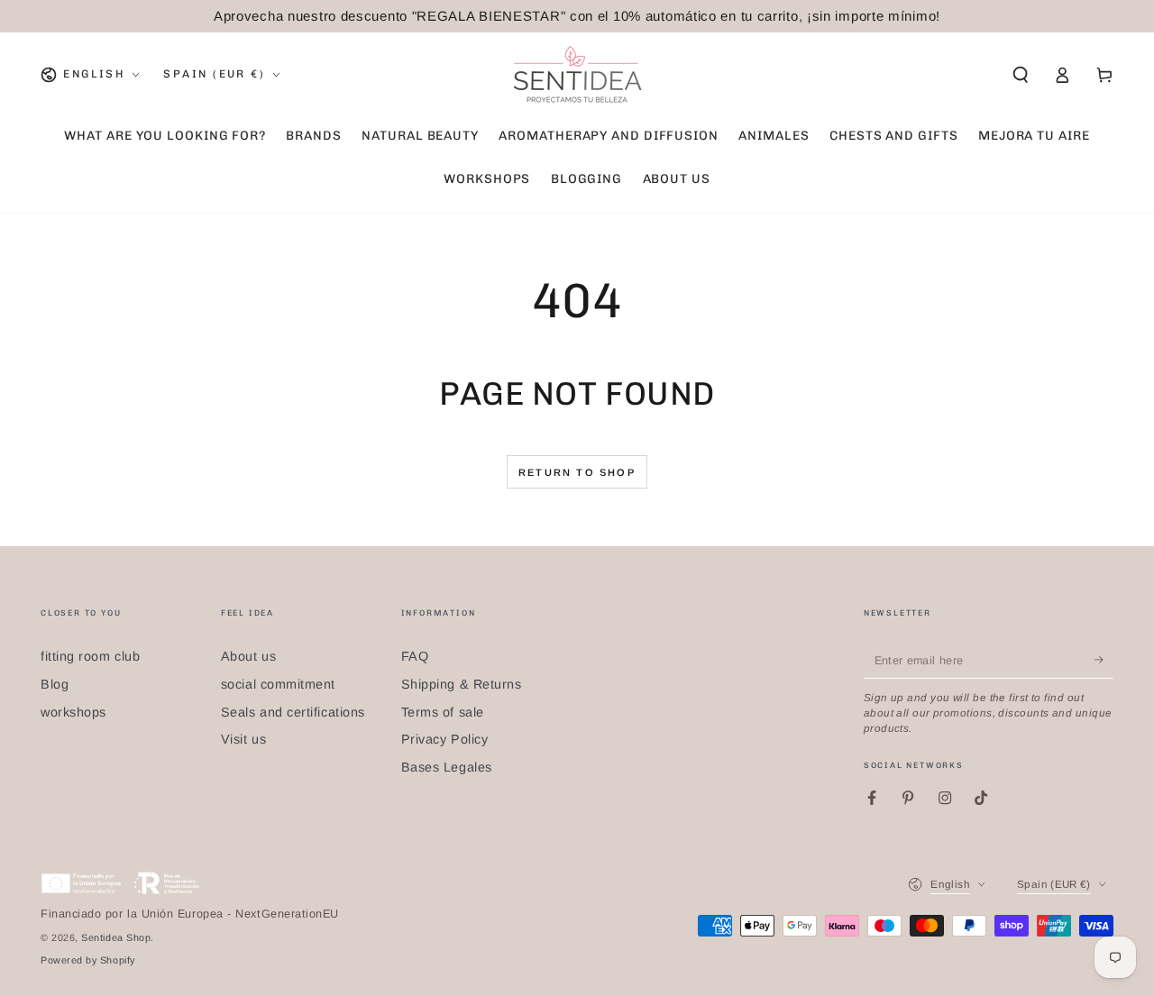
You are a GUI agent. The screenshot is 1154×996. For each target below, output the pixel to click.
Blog (55, 684)
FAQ (415, 656)
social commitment (278, 684)
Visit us (243, 739)
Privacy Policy (445, 739)
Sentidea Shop (116, 937)
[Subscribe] (1103, 660)
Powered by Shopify (88, 960)
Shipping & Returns (461, 684)
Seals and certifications (293, 712)
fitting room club (90, 656)
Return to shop (577, 472)
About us (248, 656)
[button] (1020, 75)
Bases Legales (446, 767)
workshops (73, 712)
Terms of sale (442, 712)
